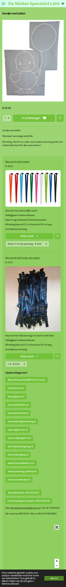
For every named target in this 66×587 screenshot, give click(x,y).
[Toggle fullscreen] (56, 527)
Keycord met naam (17, 161)
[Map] (33, 546)
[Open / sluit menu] (3, 3)
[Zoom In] (56, 561)
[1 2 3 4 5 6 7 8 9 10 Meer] (7, 118)
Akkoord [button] (54, 578)
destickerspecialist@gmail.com (25, 508)
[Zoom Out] (56, 565)
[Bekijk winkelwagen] (62, 3)
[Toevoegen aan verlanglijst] (60, 118)
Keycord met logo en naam (22, 257)
